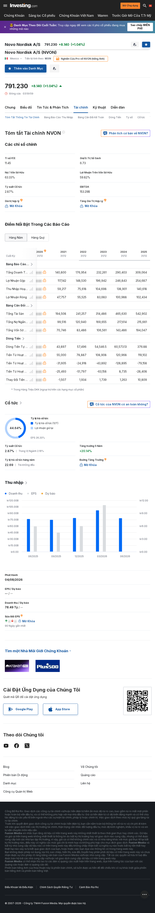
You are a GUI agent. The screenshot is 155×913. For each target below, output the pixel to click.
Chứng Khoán (14, 15)
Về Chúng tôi (89, 766)
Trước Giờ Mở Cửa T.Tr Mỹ (131, 15)
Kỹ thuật (99, 107)
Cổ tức (141, 117)
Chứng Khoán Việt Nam (76, 15)
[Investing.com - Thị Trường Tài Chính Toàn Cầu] (23, 5)
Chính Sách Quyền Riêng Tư (56, 887)
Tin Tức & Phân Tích (53, 107)
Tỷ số (129, 117)
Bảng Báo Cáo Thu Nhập (58, 117)
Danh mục (9, 783)
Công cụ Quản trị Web (18, 791)
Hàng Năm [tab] (16, 237)
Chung (10, 107)
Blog (6, 766)
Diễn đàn (118, 107)
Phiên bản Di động (15, 775)
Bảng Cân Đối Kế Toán (91, 117)
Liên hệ (85, 783)
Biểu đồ (26, 107)
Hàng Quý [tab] (38, 237)
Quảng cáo (88, 775)
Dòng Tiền (115, 117)
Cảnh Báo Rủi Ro (88, 887)
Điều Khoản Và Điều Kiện (19, 887)
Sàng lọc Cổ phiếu (41, 15)
